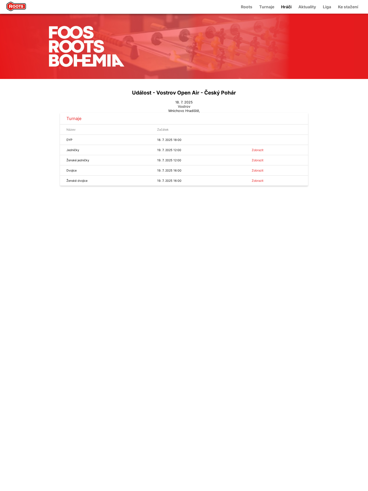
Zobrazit (257, 150)
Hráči (286, 6)
